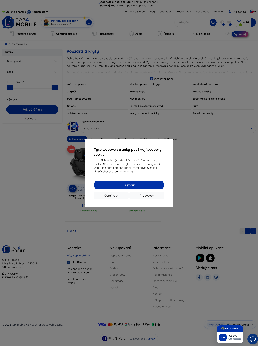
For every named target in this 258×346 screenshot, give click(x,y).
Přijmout (129, 185)
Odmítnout (111, 195)
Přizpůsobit (147, 195)
